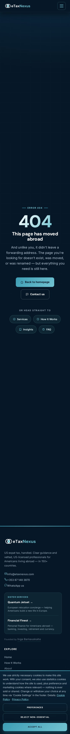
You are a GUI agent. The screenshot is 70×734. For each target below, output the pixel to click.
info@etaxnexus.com (20, 574)
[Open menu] (61, 6)
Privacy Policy (20, 699)
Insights (28, 329)
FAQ (48, 329)
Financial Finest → (20, 620)
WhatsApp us (15, 585)
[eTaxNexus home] (17, 6)
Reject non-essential (35, 717)
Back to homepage (37, 282)
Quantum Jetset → (20, 602)
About (8, 668)
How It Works (49, 319)
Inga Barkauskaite (29, 639)
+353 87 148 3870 (18, 579)
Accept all (35, 727)
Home (8, 657)
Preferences (35, 707)
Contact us (37, 294)
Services (22, 319)
